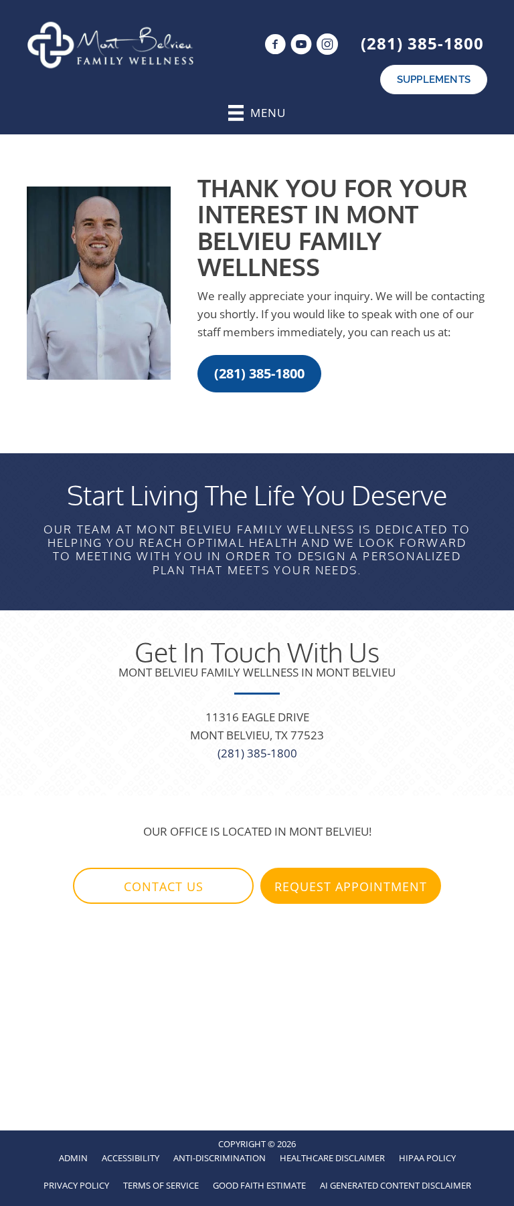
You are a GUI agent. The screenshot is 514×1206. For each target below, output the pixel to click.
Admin (73, 1158)
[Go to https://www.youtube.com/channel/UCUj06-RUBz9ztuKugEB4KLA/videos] (301, 45)
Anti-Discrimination (219, 1158)
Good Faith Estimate (259, 1185)
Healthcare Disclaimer (332, 1158)
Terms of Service (161, 1185)
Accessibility (130, 1158)
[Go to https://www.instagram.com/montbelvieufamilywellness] (327, 45)
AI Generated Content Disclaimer (395, 1185)
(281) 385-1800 (422, 43)
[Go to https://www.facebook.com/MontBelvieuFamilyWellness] (275, 45)
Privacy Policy (76, 1185)
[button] (259, 373)
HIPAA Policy (427, 1158)
